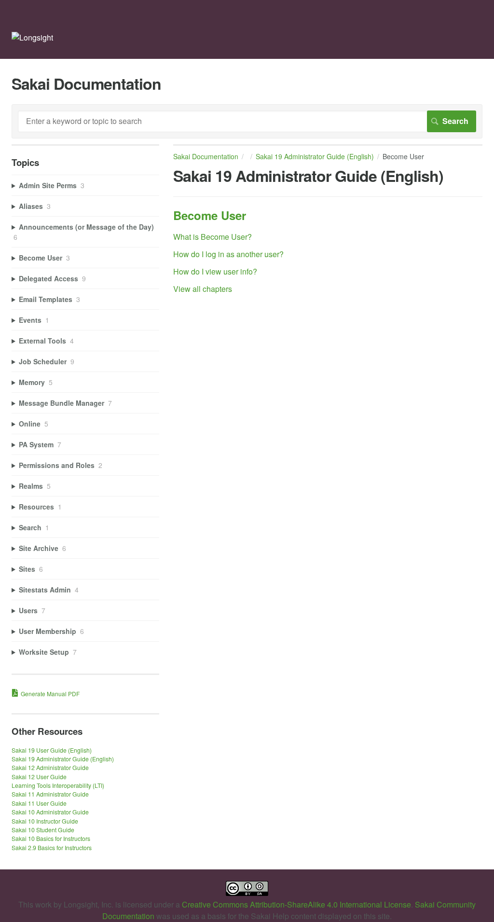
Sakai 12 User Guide (39, 776)
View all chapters (202, 288)
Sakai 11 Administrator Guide (50, 794)
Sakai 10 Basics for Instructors (51, 838)
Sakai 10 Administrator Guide (50, 812)
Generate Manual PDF (50, 693)
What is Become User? (212, 236)
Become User (209, 215)
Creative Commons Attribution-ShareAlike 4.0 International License (296, 904)
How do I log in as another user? (228, 254)
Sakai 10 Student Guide (43, 830)
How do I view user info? (215, 271)
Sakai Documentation (205, 156)
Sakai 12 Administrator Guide (50, 767)
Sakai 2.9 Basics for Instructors (52, 847)
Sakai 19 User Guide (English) (52, 750)
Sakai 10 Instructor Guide (45, 821)
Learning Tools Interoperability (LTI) (58, 785)
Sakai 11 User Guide (39, 803)
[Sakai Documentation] (32, 37)
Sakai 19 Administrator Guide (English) (315, 156)
